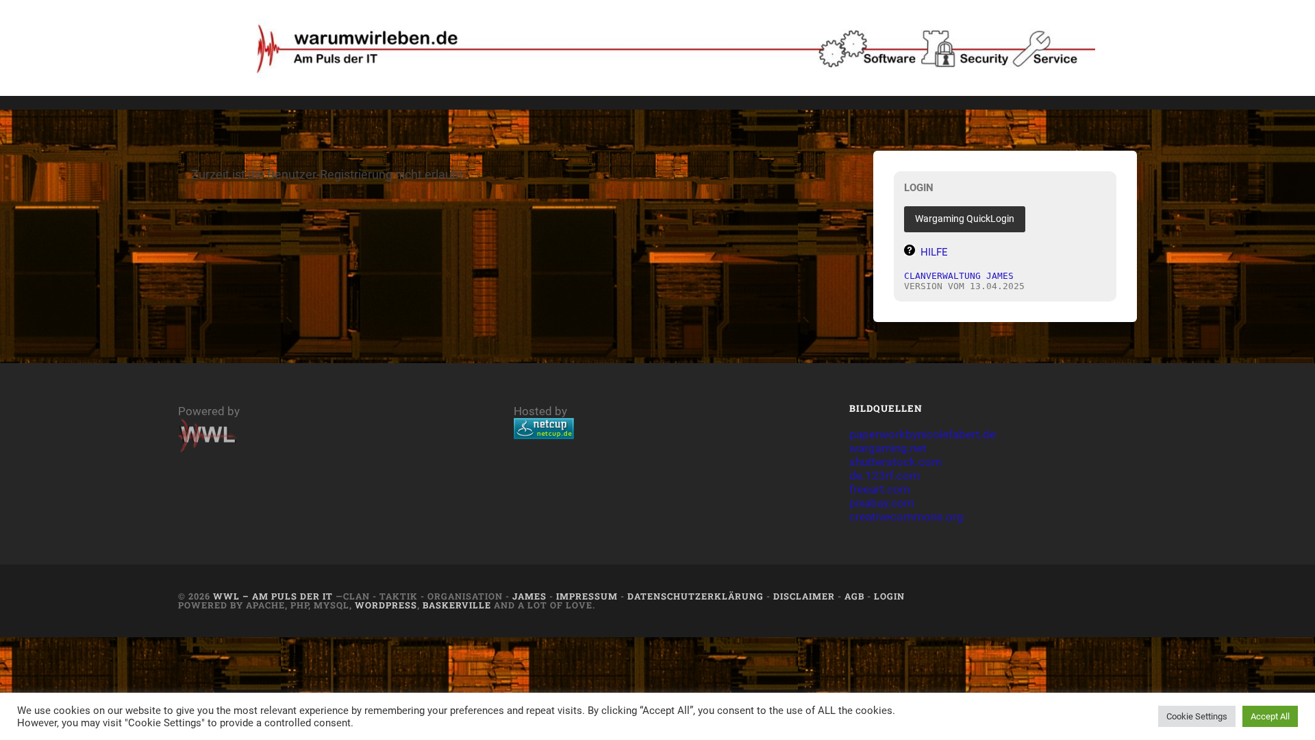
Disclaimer (804, 596)
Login (889, 596)
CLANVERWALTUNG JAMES (959, 276)
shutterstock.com (895, 462)
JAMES (529, 596)
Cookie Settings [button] (1196, 716)
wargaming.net (888, 448)
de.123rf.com (884, 475)
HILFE (934, 252)
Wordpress (386, 605)
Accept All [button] (1270, 716)
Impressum (587, 596)
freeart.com (879, 489)
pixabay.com (881, 503)
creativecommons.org (906, 516)
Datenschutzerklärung (695, 596)
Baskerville (457, 605)
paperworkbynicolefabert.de (922, 434)
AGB (854, 596)
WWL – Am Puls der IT (273, 596)
